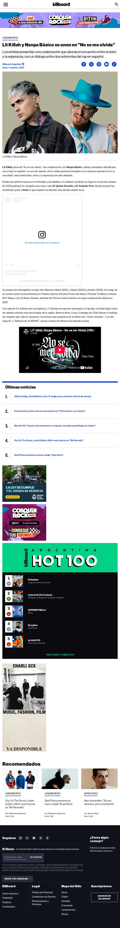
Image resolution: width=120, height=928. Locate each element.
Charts (64, 896)
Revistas (65, 901)
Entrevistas (91, 793)
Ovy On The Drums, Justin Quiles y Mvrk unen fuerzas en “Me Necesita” (20, 804)
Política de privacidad (28, 867)
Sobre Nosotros (10, 893)
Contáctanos (8, 906)
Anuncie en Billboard (104, 897)
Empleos (6, 902)
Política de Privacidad (42, 892)
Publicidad (7, 897)
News (64, 892)
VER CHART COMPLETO (60, 655)
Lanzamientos (10, 37)
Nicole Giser (93, 813)
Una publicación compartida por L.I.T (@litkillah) (42, 281)
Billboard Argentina (12, 64)
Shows (64, 914)
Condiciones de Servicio (44, 896)
